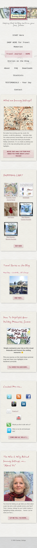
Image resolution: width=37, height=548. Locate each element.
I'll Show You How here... (18, 367)
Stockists (18, 75)
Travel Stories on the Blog (16, 266)
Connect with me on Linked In (23, 402)
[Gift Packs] (11, 209)
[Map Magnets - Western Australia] (11, 229)
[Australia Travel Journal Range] (11, 189)
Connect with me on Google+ (13, 402)
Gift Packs (11, 217)
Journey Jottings (18, 9)
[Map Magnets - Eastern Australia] (26, 209)
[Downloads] (26, 189)
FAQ (16, 68)
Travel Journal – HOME (18, 54)
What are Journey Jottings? (17, 101)
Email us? (15, 411)
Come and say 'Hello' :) (18, 437)
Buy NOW (18, 246)
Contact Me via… (12, 387)
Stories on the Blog (18, 61)
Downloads (27, 68)
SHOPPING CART (13, 176)
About (7, 68)
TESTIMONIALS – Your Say (18, 83)
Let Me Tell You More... (18, 518)
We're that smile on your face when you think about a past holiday (18, 154)
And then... (18, 298)
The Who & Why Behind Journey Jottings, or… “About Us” (16, 461)
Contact (18, 90)
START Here (18, 35)
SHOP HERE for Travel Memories (18, 44)
